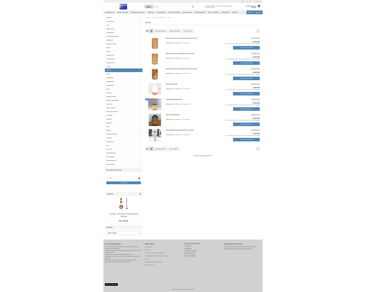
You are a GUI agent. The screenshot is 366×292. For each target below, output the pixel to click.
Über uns (258, 12)
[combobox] (161, 31)
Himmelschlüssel (122, 12)
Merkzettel (258, 1)
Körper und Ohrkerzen (112, 111)
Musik (108, 126)
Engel (107, 89)
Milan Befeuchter (171, 84)
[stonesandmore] (123, 6)
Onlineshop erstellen (177, 289)
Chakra (108, 51)
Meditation (109, 123)
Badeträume (109, 40)
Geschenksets (109, 12)
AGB (147, 259)
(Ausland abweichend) (184, 43)
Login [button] (249, 1)
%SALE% (250, 12)
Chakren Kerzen (110, 59)
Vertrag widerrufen (111, 284)
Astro (107, 25)
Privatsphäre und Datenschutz (154, 262)
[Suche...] (193, 6)
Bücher (108, 47)
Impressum (149, 247)
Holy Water (109, 104)
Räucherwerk (187, 12)
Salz (107, 145)
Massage (108, 119)
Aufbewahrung (110, 32)
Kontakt (148, 250)
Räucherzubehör (199, 12)
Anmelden (123, 183)
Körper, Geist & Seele (138, 12)
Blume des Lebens (111, 44)
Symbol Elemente (111, 153)
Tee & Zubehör (110, 156)
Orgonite (108, 130)
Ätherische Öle (110, 29)
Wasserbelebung (111, 160)
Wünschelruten (110, 164)
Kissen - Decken (110, 108)
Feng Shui (109, 92)
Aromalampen (110, 21)
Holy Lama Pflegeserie (112, 100)
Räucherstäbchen (174, 12)
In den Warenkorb (246, 47)
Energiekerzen (110, 81)
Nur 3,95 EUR (123, 221)
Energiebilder (109, 77)
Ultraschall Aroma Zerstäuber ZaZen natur (180, 53)
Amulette (108, 17)
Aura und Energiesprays (112, 36)
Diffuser (108, 70)
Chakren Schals (110, 62)
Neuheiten (150, 12)
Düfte (107, 74)
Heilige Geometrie (111, 96)
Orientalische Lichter (112, 134)
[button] (242, 1)
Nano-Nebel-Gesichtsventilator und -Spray (180, 130)
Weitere (234, 12)
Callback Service (150, 265)
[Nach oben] (361, 289)
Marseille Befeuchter (173, 115)
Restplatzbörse (213, 12)
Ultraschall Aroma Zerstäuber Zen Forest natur (181, 69)
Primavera (109, 138)
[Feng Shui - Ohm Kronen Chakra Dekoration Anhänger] (124, 203)
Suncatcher (109, 149)
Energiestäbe (109, 85)
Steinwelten (225, 12)
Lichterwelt (109, 115)
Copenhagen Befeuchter (174, 99)
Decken (108, 66)
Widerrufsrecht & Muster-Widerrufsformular (157, 256)
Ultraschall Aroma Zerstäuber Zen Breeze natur (181, 38)
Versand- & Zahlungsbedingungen (155, 253)
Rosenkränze (109, 141)
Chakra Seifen (110, 55)
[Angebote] (140, 194)
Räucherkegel (161, 12)
